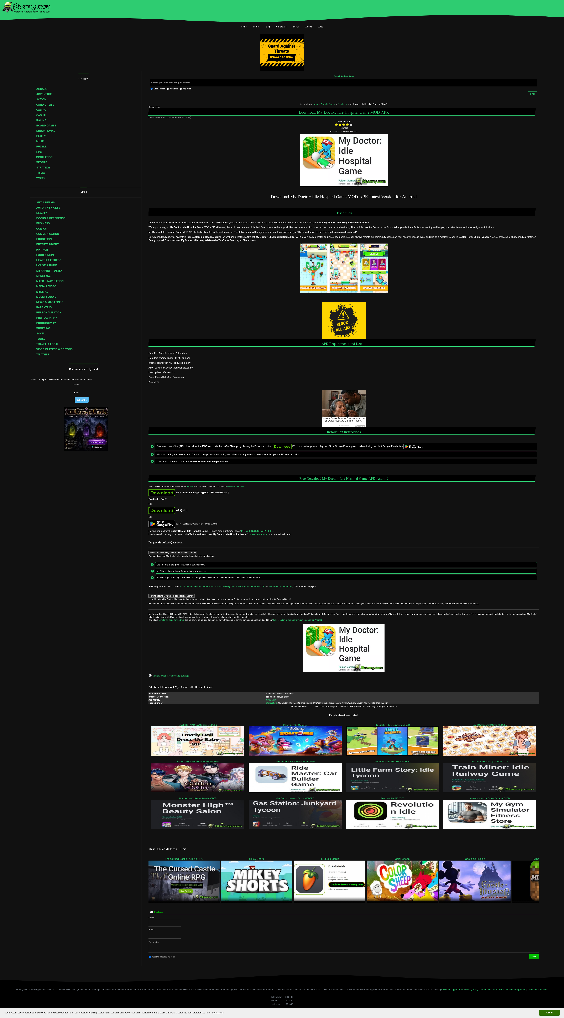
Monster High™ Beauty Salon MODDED (197, 798)
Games (308, 26)
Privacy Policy (471, 989)
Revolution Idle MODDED (392, 798)
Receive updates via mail (163, 956)
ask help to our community (281, 586)
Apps (320, 26)
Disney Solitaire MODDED (295, 724)
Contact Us (281, 26)
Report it (190, 486)
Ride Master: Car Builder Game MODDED (295, 761)
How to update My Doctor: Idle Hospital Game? (171, 595)
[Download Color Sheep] (402, 880)
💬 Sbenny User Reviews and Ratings (168, 675)
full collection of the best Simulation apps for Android (297, 619)
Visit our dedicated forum (236, 486)
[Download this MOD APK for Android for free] (161, 492)
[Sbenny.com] (26, 6)
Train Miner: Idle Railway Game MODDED (489, 761)
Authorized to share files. (491, 989)
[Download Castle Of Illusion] (475, 880)
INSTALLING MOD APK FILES (257, 531)
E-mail (151, 929)
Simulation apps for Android (171, 619)
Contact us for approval (514, 989)
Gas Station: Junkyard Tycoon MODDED (295, 798)
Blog (268, 26)
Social (296, 26)
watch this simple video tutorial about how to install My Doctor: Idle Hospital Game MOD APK (223, 586)
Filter (532, 93)
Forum (256, 26)
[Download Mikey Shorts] (256, 880)
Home (244, 26)
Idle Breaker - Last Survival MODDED (392, 724)
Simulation (271, 699)
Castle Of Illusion (475, 859)
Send (534, 956)
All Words (174, 89)
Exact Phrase (159, 89)
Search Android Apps (344, 76)
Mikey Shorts (257, 859)
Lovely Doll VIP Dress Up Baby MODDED (198, 724)
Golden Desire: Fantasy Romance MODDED (198, 761)
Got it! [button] (549, 1013)
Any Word (187, 89)
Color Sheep (402, 859)
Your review (153, 942)
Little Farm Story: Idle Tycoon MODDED (392, 761)
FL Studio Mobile (329, 859)
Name (151, 917)
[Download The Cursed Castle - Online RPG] (184, 880)
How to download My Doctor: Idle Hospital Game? (173, 552)
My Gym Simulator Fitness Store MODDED (490, 798)
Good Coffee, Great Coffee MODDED (489, 724)
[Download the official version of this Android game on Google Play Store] (161, 523)
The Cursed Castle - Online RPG (184, 859)
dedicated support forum (452, 989)
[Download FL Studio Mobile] (329, 880)
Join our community (258, 534)
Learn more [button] (218, 1012)
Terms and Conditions (538, 989)
